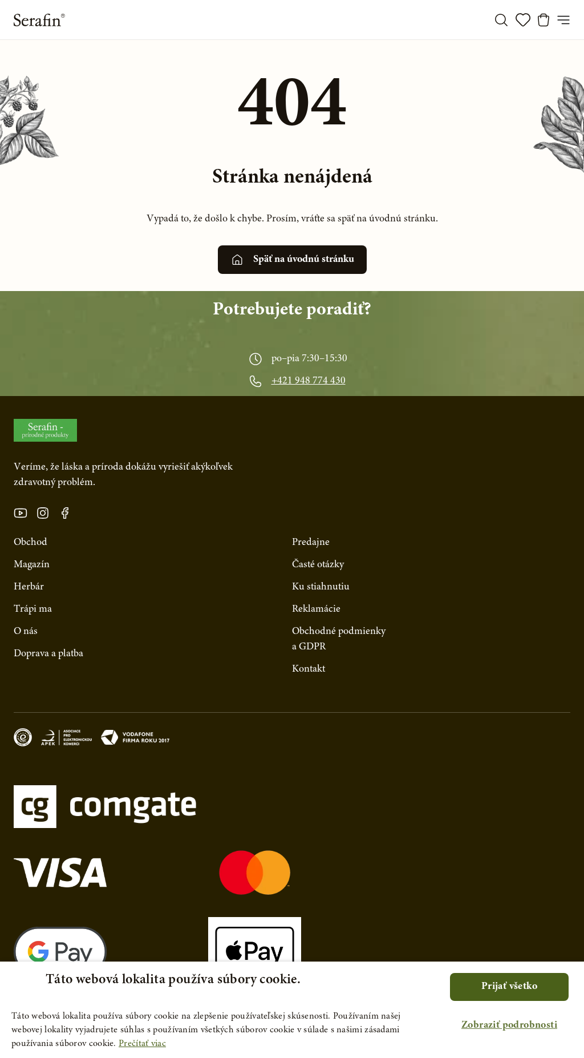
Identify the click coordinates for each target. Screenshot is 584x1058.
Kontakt (308, 669)
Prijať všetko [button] (509, 987)
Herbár (29, 587)
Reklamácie (316, 609)
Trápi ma (33, 609)
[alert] (292, 1010)
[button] (509, 1025)
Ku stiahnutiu (321, 587)
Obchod (30, 543)
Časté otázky (318, 565)
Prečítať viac (142, 1043)
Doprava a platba (48, 654)
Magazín (32, 565)
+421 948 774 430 (308, 381)
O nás (26, 632)
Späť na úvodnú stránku (303, 260)
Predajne (311, 543)
